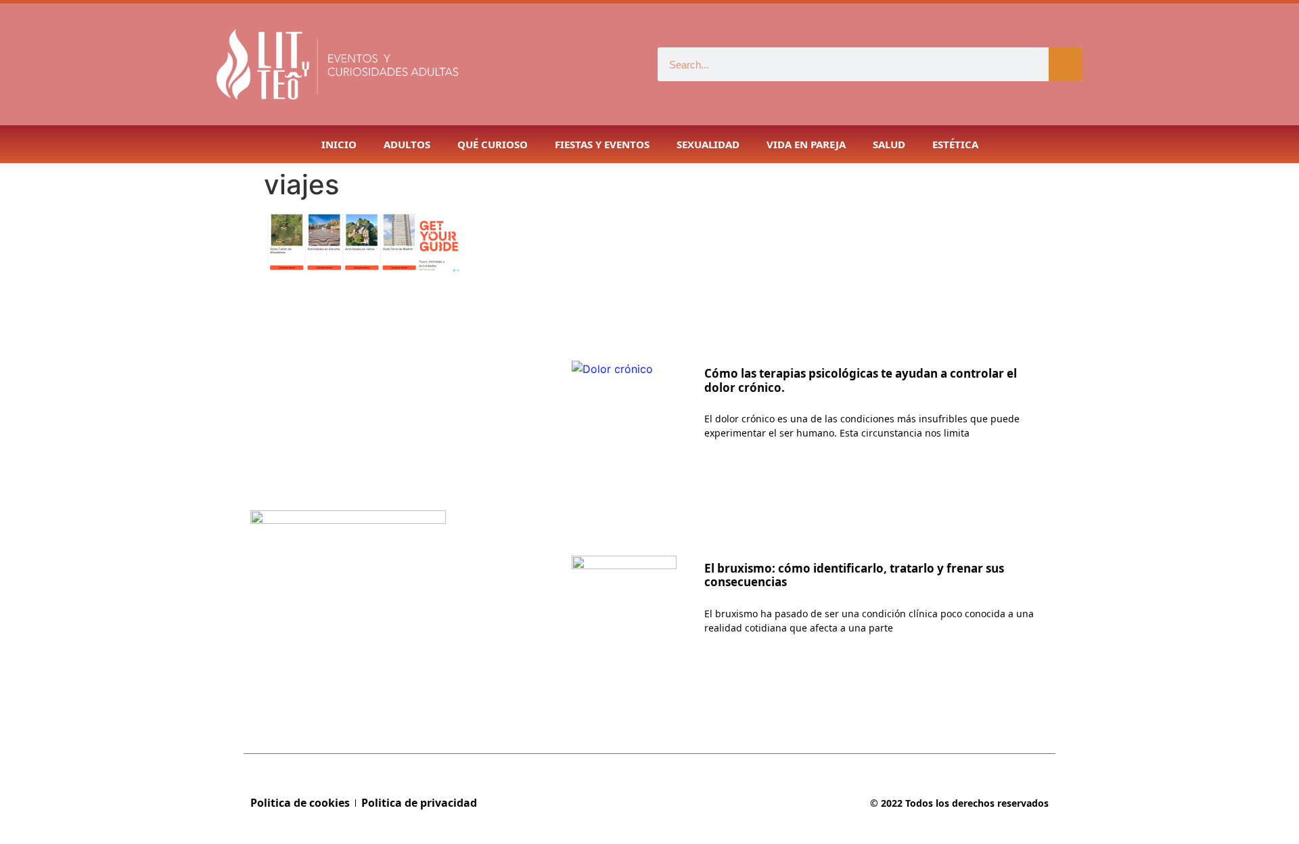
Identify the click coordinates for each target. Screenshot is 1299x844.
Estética (955, 144)
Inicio (339, 144)
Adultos (407, 144)
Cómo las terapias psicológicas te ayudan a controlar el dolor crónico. (860, 380)
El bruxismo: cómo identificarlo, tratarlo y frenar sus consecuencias (854, 575)
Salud (889, 144)
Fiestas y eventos (602, 144)
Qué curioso (492, 144)
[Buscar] (1065, 64)
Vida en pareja (806, 144)
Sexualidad (708, 144)
